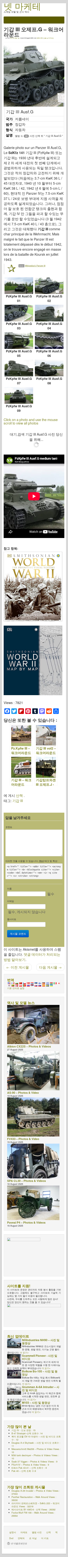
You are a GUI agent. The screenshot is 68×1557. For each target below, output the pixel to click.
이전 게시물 (17, 967)
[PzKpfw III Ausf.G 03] (19, 313)
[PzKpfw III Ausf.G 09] (19, 395)
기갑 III (17, 800)
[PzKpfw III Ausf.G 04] (49, 313)
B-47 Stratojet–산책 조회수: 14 (27, 1433)
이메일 (10, 901)
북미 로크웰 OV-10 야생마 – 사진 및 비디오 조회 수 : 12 (36, 1438)
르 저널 (33, 1538)
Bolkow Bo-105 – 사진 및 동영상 (40, 1372)
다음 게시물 (50, 967)
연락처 (21, 1538)
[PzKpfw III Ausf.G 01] (19, 285)
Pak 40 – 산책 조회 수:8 (24, 1471)
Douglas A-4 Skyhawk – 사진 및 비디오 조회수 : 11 (36, 1444)
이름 (9, 888)
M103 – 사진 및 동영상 (36, 1403)
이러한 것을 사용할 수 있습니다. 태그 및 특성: (31, 861)
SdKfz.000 (40, 38)
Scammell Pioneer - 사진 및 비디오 (39, 1357)
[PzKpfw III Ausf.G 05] (19, 340)
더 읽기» (24, 1352)
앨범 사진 (37, 1532)
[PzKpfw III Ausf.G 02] (49, 285)
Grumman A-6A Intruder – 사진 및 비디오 (40, 1388)
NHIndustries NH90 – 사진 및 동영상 (40, 1341)
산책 (19, 795)
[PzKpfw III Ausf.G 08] (49, 368)
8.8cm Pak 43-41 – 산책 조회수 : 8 (29, 1467)
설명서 (12, 1532)
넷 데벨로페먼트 (19, 1543)
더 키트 (45, 1538)
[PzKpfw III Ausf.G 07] (19, 368)
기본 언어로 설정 (15, 988)
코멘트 (8, 827)
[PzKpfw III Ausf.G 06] (49, 340)
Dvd (11, 1538)
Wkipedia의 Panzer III (35, 265)
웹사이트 (11, 919)
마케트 (24, 1532)
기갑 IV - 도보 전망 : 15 (23, 1430)
